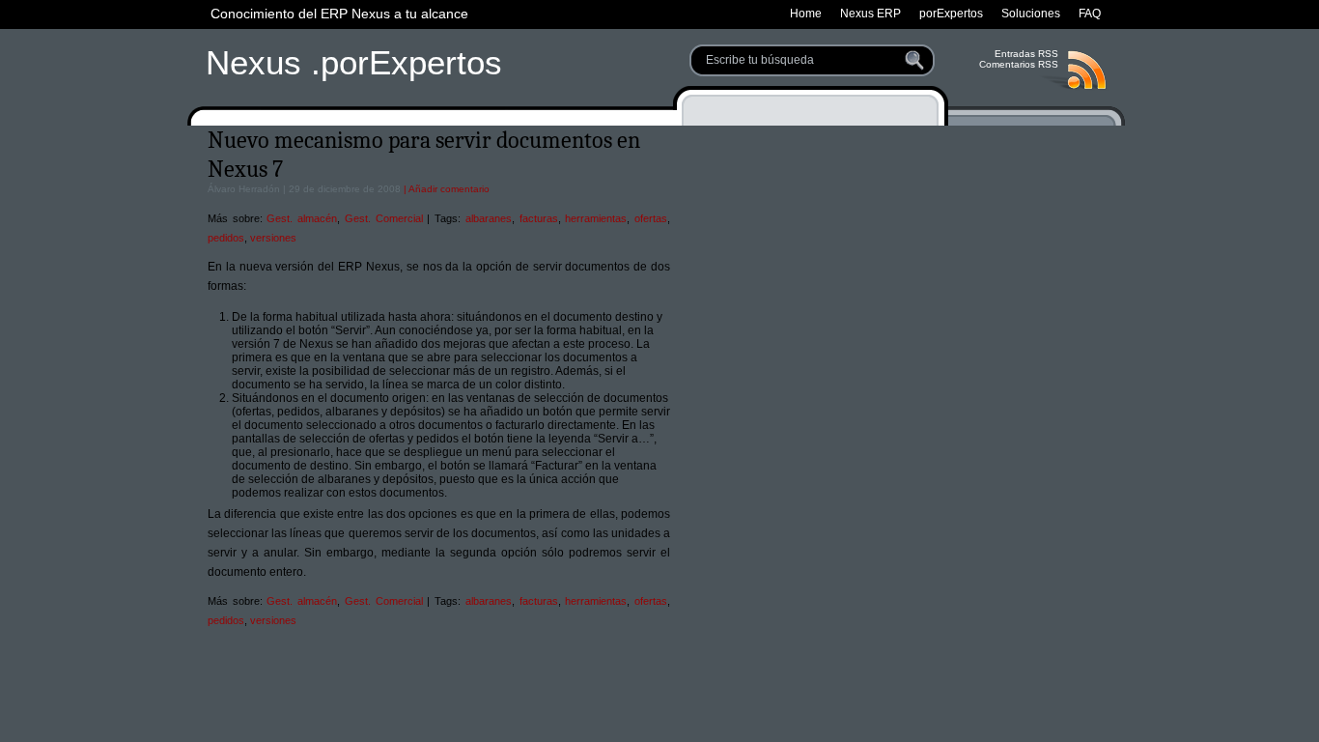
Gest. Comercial (384, 218)
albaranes (488, 218)
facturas (538, 218)
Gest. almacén (302, 218)
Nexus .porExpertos (354, 62)
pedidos (226, 237)
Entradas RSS (1026, 53)
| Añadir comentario (445, 189)
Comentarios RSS (1018, 64)
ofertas (650, 218)
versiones (273, 237)
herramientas (596, 218)
